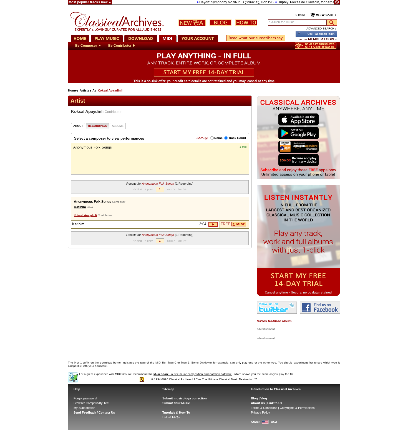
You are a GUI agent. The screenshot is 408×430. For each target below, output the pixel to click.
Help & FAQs (171, 417)
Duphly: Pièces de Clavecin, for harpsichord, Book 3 (308, 2)
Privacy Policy (260, 412)
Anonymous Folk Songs (92, 202)
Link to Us (274, 403)
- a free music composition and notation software (192, 373)
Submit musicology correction (184, 398)
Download (238, 224)
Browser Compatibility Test (91, 403)
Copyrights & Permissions (297, 407)
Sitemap (168, 389)
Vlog (263, 398)
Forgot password (85, 398)
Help (77, 389)
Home (72, 90)
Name (218, 138)
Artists (84, 90)
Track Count (237, 138)
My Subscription (84, 407)
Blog (254, 398)
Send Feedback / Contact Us (94, 412)
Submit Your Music (176, 403)
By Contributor (120, 46)
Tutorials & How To (176, 412)
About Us (258, 403)
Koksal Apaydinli (85, 215)
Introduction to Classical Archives (276, 389)
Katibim (80, 207)
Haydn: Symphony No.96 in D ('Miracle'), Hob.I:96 (228, 2)
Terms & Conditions (264, 407)
